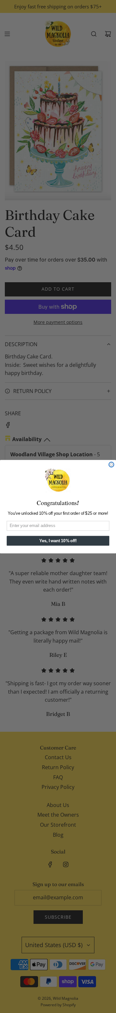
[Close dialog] (111, 464)
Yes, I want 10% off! (58, 540)
